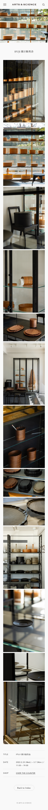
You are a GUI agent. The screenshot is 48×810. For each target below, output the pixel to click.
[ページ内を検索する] (43, 4)
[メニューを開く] (4, 4)
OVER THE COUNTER (25, 773)
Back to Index (24, 788)
